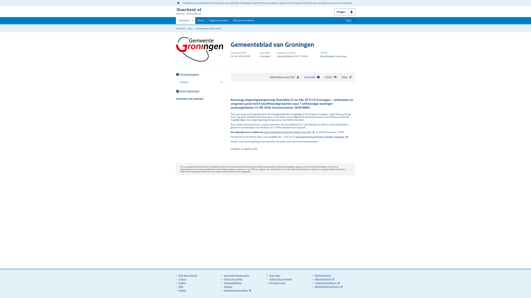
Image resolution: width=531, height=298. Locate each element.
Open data (274, 275)
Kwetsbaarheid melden (236, 290)
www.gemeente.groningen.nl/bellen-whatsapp (320, 136)
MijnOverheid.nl (323, 275)
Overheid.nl (184, 21)
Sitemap (228, 286)
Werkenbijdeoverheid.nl (327, 286)
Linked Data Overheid (280, 279)
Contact (182, 279)
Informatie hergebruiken (236, 275)
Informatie (309, 77)
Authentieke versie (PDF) (283, 77)
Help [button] (348, 20)
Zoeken (182, 290)
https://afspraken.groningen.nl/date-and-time (287, 132)
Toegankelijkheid (232, 282)
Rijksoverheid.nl (323, 279)
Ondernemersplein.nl (326, 282)
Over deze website (187, 275)
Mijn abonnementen (243, 20)
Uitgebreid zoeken (218, 20)
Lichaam (184, 82)
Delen (345, 77)
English (182, 282)
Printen (328, 77)
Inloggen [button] (341, 11)
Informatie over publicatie (190, 98)
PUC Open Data (277, 282)
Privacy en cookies (233, 279)
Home (201, 20)
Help (180, 286)
